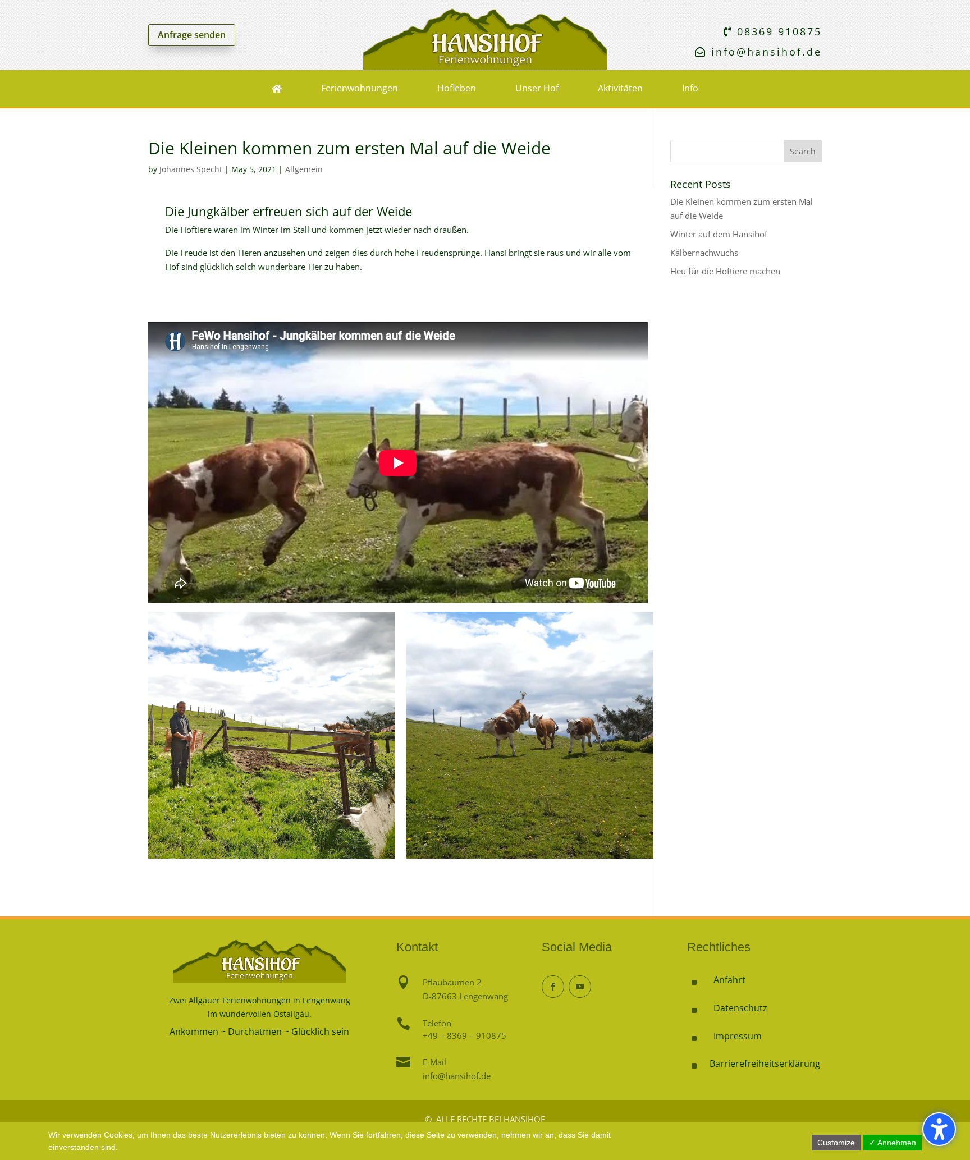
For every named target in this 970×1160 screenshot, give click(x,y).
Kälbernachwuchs (704, 252)
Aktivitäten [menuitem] (620, 88)
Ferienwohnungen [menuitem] (359, 88)
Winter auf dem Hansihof (718, 234)
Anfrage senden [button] (192, 35)
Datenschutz (740, 1008)
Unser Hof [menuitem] (537, 88)
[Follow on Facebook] (553, 986)
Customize (836, 1142)
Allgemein (304, 169)
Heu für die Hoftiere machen (725, 271)
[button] (939, 1129)
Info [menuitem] (690, 88)
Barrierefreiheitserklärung (765, 1063)
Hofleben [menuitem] (456, 88)
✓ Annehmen (892, 1142)
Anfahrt (729, 980)
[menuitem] (276, 88)
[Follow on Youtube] (580, 986)
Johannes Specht (190, 169)
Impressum (737, 1036)
